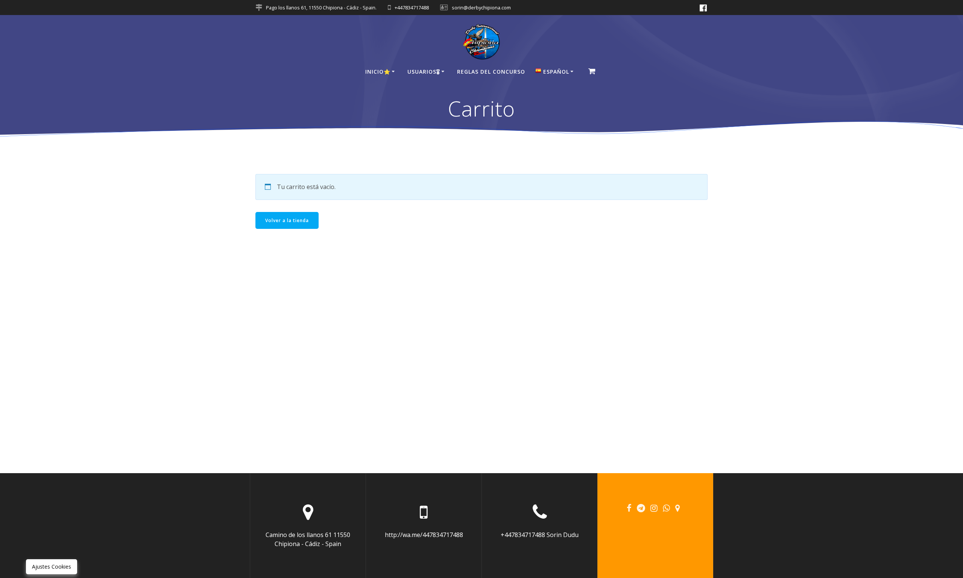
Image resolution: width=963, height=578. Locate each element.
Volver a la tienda (287, 220)
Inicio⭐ (377, 71)
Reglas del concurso (491, 71)
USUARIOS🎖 (423, 71)
